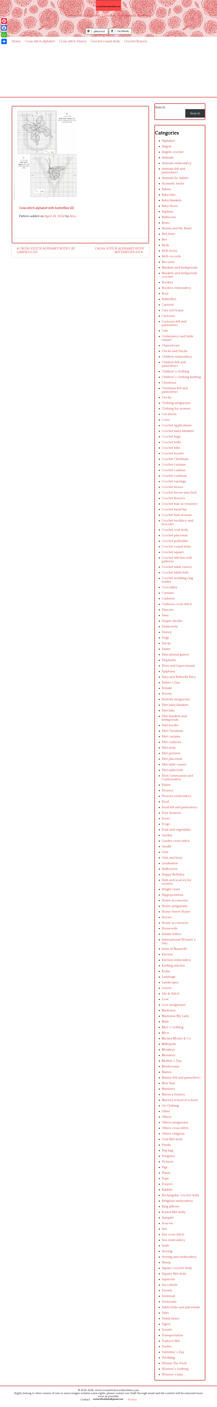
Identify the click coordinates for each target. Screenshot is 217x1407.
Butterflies (169, 299)
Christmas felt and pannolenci (175, 390)
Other (166, 1111)
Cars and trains (172, 310)
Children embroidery (177, 356)
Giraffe (167, 846)
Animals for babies (175, 178)
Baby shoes (170, 206)
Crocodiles (169, 587)
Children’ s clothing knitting (181, 377)
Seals (165, 1245)
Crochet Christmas (175, 459)
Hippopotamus (172, 895)
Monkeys (168, 1049)
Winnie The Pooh (174, 1363)
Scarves (167, 1223)
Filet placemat (172, 759)
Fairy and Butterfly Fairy (179, 677)
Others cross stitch (175, 1128)
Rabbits (167, 1189)
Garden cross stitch (176, 841)
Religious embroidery (177, 1201)
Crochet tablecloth (175, 572)
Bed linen (168, 234)
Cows (166, 420)
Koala (166, 971)
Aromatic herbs (173, 183)
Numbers (168, 1089)
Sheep (166, 1262)
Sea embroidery (173, 1240)
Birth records (171, 256)
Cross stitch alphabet (40, 41)
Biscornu (168, 262)
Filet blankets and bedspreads (174, 717)
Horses (167, 917)
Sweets (167, 1290)
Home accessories (175, 900)
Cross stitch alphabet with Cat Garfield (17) (46, 250)
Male (165, 1021)
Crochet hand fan (174, 509)
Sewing (167, 1251)
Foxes (166, 818)
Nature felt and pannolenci (181, 1077)
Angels (166, 146)
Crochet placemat (175, 535)
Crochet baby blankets (178, 431)
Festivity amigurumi (176, 699)
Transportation (172, 1335)
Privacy (132, 1399)
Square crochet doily (177, 1268)
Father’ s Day (171, 682)
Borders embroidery (176, 288)
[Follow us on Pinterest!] (97, 33)
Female (167, 688)
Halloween (169, 869)
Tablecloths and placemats (181, 1307)
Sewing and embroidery (179, 1257)
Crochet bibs (171, 448)
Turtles (167, 1346)
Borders (167, 282)
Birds (165, 245)
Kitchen (167, 954)
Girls (165, 852)
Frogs (166, 824)
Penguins (168, 1156)
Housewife (169, 928)
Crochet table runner (177, 567)
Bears (166, 223)
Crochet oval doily (175, 530)
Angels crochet (172, 152)
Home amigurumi (175, 906)
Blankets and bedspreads (179, 267)
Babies (166, 189)
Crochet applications (177, 425)
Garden (167, 835)
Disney (167, 632)
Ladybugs (168, 977)
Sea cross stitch (173, 1234)
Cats (165, 330)
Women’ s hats (172, 1374)
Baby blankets (171, 200)
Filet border (170, 725)
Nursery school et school (180, 1100)
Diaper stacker (172, 621)
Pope (165, 1178)
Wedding (168, 1357)
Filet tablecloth (172, 770)
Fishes (166, 785)
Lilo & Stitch (170, 993)
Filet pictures (171, 753)
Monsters (168, 1055)
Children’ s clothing (175, 371)
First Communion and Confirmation (177, 777)
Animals (167, 157)
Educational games (175, 654)
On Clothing (170, 1105)
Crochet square (173, 552)
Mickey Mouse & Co (176, 1038)
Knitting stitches (173, 965)
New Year (168, 1083)
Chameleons (171, 345)
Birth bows (169, 251)
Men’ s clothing (172, 1027)
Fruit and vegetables (176, 829)
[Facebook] (4, 27)
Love (165, 999)
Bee (164, 239)
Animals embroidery (176, 163)
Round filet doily (173, 1212)
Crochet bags (171, 436)
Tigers (166, 1324)
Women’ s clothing (175, 1369)
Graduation (170, 863)
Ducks (166, 643)
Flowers (167, 790)
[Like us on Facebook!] (120, 33)
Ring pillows (170, 1206)
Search (160, 107)
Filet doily (169, 747)
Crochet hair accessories (179, 504)
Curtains (168, 593)
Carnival (168, 305)
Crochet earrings (174, 481)
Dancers (168, 610)
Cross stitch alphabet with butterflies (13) (119, 250)
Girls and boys (172, 857)
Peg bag (167, 1150)
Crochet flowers (135, 41)
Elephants (169, 660)
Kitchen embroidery (176, 960)
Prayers (167, 1184)
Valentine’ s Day (173, 1352)
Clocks (166, 397)
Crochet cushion (173, 470)
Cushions (168, 598)
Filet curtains (171, 736)
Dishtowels (170, 626)
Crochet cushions (174, 476)
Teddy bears (170, 1318)
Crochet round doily (105, 41)
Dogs (165, 638)
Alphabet (168, 141)
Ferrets (167, 694)
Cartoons (168, 316)
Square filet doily (174, 1273)
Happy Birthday (173, 874)
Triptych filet (171, 1341)
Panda (166, 1145)
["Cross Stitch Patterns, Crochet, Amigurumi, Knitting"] (108, 5)
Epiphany (168, 671)
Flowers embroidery (176, 796)
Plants (166, 1173)
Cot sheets (169, 414)
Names (167, 1072)
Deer (165, 615)
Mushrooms (170, 1066)
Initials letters (171, 934)
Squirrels (168, 1279)
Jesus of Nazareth (174, 949)
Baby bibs (168, 195)
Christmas (169, 382)
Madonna (169, 1010)
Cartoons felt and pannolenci (174, 323)
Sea (164, 1229)
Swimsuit (168, 1296)
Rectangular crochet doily (180, 1195)
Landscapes (170, 982)
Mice (165, 1033)
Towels (167, 1329)
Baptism (167, 211)
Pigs (164, 1167)
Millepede (169, 1044)
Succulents (169, 1285)
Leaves (167, 988)
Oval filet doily (172, 1139)
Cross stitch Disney (72, 41)
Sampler (168, 1217)
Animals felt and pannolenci (173, 170)
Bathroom (169, 217)
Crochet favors (172, 487)
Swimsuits (169, 1301)
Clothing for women (176, 408)
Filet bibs (168, 710)
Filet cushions (171, 742)
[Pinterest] (4, 21)
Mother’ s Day (172, 1061)
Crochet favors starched (179, 492)
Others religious (173, 1133)
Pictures (167, 1161)
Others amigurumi (175, 1122)
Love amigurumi (173, 1005)
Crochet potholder (175, 541)
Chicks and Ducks (174, 351)
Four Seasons (171, 813)
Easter (166, 649)
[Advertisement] (108, 71)
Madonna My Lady (175, 1016)
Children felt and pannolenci (174, 364)
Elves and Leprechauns (178, 666)
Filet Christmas (172, 731)
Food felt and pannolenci (180, 807)
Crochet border (173, 453)
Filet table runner (174, 764)
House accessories (175, 923)
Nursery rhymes (173, 1094)
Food (165, 801)
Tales (165, 1313)
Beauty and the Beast (177, 228)
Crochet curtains (174, 464)
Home (16, 41)
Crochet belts (171, 442)
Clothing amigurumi (176, 403)
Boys (165, 293)
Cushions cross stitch (177, 604)
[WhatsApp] (4, 34)
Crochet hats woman (177, 515)
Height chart (171, 889)
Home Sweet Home (176, 911)
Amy (73, 216)
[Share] (4, 41)
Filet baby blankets (175, 705)
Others (166, 1117)
